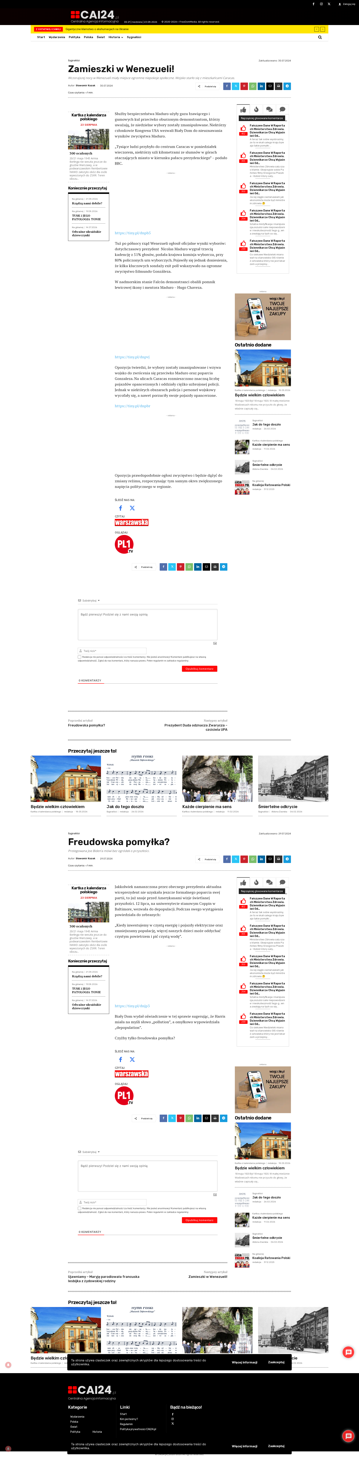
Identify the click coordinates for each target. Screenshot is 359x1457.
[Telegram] (287, 86)
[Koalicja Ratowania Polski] (242, 487)
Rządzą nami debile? (87, 203)
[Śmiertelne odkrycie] (242, 467)
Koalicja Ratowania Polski (271, 485)
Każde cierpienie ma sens (271, 444)
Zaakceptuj (276, 1446)
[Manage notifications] (8, 1449)
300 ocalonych (81, 153)
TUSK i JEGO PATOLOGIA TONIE (86, 217)
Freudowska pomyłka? (86, 725)
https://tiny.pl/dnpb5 (133, 232)
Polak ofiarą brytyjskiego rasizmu (86, 29)
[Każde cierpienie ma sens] (242, 447)
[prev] (316, 29)
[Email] (270, 86)
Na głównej (77, 199)
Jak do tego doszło (266, 424)
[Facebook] (313, 4)
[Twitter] (329, 4)
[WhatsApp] (253, 86)
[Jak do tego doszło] (242, 427)
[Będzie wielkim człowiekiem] (263, 367)
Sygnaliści (74, 60)
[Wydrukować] (278, 86)
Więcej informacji (244, 1446)
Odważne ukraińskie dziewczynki (86, 233)
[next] (322, 29)
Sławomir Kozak (85, 85)
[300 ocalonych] (88, 139)
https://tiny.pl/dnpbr (132, 405)
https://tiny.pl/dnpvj (132, 356)
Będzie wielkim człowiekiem (260, 395)
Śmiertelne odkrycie (267, 465)
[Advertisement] (171, 201)
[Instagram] (321, 4)
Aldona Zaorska (260, 469)
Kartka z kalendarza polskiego (250, 390)
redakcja (272, 390)
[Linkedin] (261, 86)
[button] (320, 37)
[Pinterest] (244, 86)
